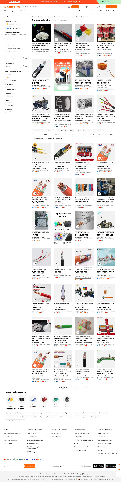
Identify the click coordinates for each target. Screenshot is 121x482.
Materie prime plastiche (62, 17)
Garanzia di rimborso (32, 436)
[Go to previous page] (59, 387)
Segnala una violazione (80, 450)
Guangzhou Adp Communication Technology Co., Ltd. (84, 205)
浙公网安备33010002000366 (89, 479)
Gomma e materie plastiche (45, 17)
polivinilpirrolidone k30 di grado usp (43, 134)
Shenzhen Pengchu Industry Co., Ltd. (41, 277)
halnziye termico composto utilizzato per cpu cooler (70, 134)
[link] (118, 465)
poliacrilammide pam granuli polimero (43, 130)
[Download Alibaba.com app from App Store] (98, 466)
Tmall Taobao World (52, 474)
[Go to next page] (87, 387)
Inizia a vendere (102, 436)
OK (26, 58)
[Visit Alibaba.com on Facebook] (99, 453)
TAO (74, 474)
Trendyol (79, 474)
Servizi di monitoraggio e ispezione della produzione (36, 447)
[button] (69, 7)
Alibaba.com (87, 466)
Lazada (60, 474)
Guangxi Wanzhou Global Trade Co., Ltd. (63, 205)
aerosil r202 (109, 134)
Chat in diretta (78, 436)
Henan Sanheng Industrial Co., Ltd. (84, 122)
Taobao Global (68, 474)
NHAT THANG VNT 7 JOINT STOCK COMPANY (41, 238)
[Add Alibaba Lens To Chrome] (29, 466)
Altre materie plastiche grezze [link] (80, 17)
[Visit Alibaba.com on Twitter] (106, 453)
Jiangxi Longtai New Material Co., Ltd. (63, 51)
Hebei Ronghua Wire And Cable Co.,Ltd (41, 170)
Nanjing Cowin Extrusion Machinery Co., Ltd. (106, 238)
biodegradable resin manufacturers (16, 420)
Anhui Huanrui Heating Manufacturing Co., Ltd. (84, 172)
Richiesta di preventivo (56, 436)
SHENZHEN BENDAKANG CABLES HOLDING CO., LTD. (63, 170)
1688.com (42, 474)
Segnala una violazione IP (81, 447)
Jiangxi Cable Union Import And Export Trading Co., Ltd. (41, 311)
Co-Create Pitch (8, 436)
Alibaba (34, 17)
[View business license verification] (76, 479)
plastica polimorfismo (83, 130)
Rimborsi (76, 443)
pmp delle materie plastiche (66, 130)
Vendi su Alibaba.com (103, 433)
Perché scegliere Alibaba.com (12, 433)
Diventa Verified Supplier (104, 443)
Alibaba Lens (12, 466)
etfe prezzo (96, 417)
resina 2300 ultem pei (89, 413)
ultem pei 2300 (104, 413)
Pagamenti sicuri (31, 433)
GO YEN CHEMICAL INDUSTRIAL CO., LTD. (41, 51)
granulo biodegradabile (82, 417)
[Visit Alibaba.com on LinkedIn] (102, 453)
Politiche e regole (32, 452)
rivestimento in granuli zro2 (55, 138)
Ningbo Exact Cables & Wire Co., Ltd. (106, 89)
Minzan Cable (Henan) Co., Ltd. (105, 170)
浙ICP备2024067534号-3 (106, 479)
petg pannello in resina (24, 413)
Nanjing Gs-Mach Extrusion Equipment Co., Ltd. (106, 277)
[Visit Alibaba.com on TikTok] (116, 453)
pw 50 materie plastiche (94, 134)
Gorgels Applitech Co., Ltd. (82, 53)
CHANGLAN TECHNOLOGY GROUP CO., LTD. (106, 122)
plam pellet (10, 413)
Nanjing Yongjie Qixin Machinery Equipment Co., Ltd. (41, 122)
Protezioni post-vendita (33, 443)
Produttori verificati (55, 433)
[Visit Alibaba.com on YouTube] (113, 453)
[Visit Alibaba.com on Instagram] (109, 453)
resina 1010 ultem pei (13, 417)
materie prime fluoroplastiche (49, 417)
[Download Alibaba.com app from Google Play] (111, 466)
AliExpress (35, 474)
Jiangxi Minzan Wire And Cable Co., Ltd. (41, 205)
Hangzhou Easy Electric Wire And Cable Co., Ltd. (106, 53)
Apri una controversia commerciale (83, 440)
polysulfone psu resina (99, 130)
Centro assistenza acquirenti (82, 433)
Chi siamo (6, 429)
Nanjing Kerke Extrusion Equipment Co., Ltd (84, 86)
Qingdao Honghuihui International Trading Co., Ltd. (63, 275)
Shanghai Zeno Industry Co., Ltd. (105, 205)
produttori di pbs (38, 138)
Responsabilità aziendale (10, 440)
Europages (86, 474)
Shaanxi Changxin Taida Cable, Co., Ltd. (84, 278)
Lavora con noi (8, 443)
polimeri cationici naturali (72, 413)
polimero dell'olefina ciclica (30, 417)
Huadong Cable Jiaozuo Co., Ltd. (41, 86)
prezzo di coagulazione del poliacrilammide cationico (48, 413)
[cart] (92, 7)
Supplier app (57, 466)
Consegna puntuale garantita (35, 440)
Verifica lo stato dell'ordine (105, 440)
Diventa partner (102, 447)
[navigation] (17, 202)
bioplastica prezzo (66, 417)
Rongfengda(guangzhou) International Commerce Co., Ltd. (63, 124)
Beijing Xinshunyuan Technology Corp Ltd (84, 238)
